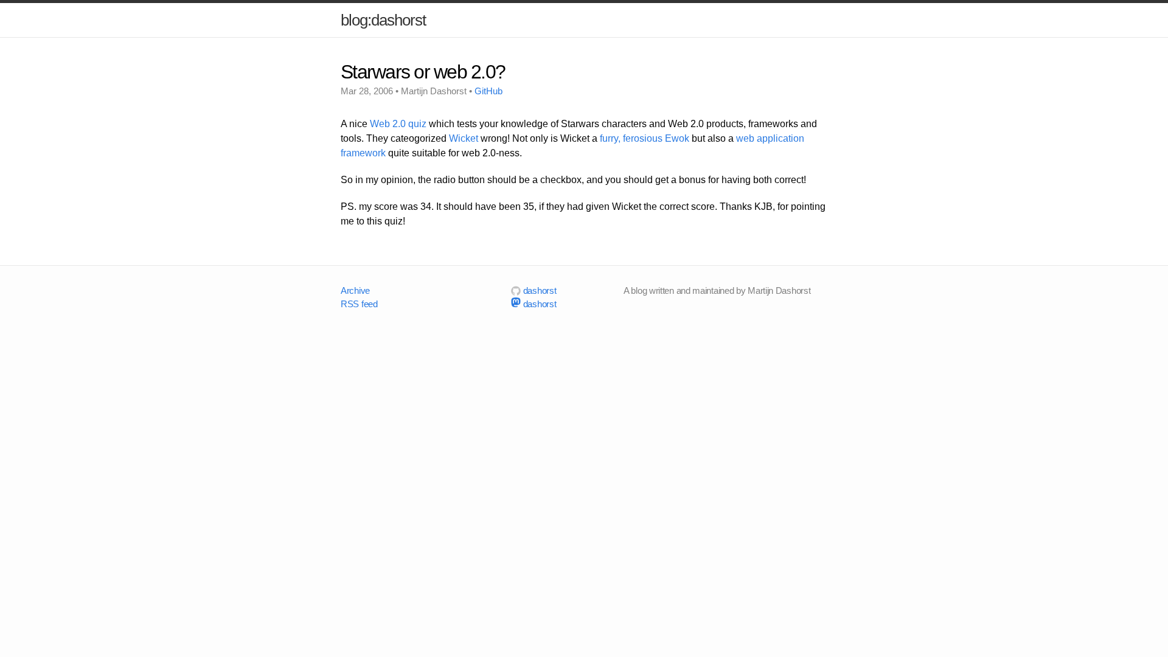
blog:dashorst (383, 20)
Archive (355, 290)
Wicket (463, 138)
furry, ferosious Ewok (644, 138)
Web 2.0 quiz (398, 124)
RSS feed (359, 304)
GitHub (488, 91)
